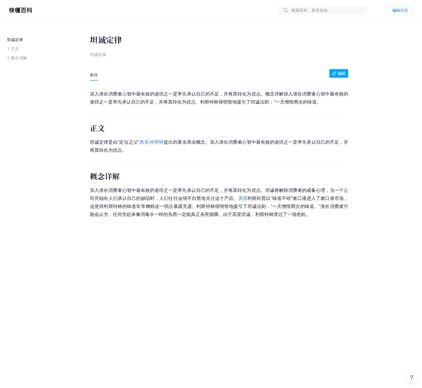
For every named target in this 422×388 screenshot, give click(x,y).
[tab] (94, 75)
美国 (242, 198)
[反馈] (411, 377)
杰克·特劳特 (152, 142)
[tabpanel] (219, 153)
